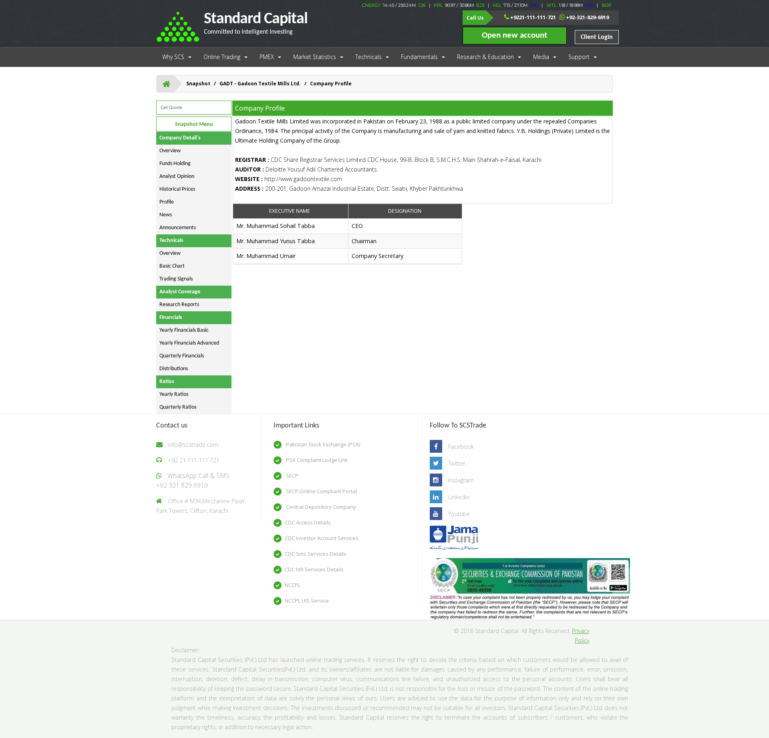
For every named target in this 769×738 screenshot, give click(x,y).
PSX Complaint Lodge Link (316, 460)
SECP (291, 475)
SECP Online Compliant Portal (321, 491)
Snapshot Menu (194, 124)
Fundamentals (419, 56)
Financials (170, 318)
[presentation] (348, 241)
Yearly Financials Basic (184, 330)
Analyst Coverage (179, 292)
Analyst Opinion (176, 176)
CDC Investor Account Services (321, 538)
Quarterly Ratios (177, 407)
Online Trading (221, 56)
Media (541, 56)
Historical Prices (177, 189)
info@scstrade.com (193, 444)
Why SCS (173, 56)
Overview (170, 151)
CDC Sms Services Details (315, 553)
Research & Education (485, 56)
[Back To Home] (166, 83)
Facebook (461, 446)
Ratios (166, 382)
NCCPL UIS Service (307, 600)
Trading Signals (176, 279)
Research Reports (179, 305)
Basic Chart (172, 266)
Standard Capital (256, 23)
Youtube (459, 514)
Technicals (368, 56)
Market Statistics (314, 56)
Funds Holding (175, 164)
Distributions (173, 369)
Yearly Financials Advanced (189, 343)
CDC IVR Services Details (314, 569)
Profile (166, 202)
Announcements (177, 228)
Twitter (456, 463)
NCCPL (292, 585)
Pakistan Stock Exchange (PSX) (322, 444)
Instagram (461, 480)
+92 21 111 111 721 (193, 460)
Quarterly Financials (181, 356)
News (165, 215)
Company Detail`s (180, 138)
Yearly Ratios (173, 394)
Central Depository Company (320, 506)
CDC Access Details (308, 522)
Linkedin (458, 497)
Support (579, 56)
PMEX (267, 56)
